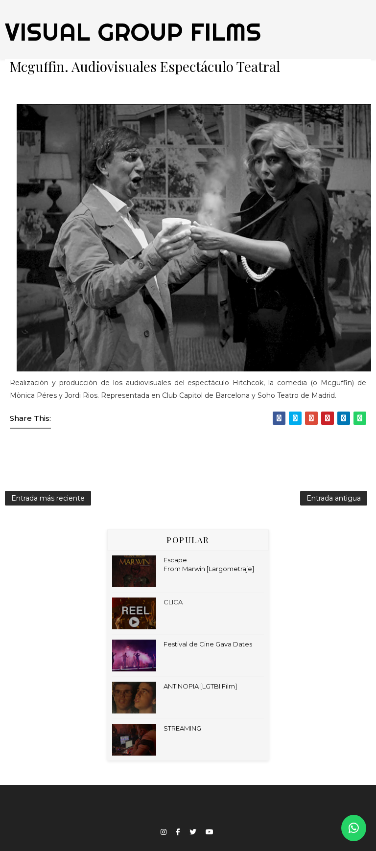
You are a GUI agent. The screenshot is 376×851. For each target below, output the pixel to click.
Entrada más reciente (48, 498)
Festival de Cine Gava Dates (208, 644)
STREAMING (182, 728)
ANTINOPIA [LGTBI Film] (200, 686)
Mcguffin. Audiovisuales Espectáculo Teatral (145, 66)
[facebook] (178, 832)
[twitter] (193, 832)
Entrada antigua (333, 498)
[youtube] (209, 832)
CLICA (173, 602)
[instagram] (163, 832)
